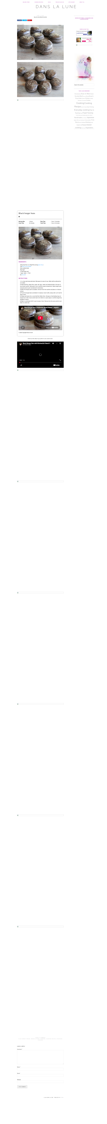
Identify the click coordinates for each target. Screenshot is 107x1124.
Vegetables (89, 127)
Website (19, 1079)
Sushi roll (79, 125)
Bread (28, 1038)
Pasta (86, 120)
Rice (76, 122)
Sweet (84, 125)
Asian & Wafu (85, 94)
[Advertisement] (53, 1113)
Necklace (83, 120)
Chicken (87, 98)
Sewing (88, 122)
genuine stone (89, 115)
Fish (81, 113)
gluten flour (40, 265)
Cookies (88, 100)
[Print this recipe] (19, 216)
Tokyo (84, 127)
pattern (89, 120)
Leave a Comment (40, 1037)
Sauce (79, 122)
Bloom (61, 1097)
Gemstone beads (82, 115)
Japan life (76, 120)
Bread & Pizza (35, 1038)
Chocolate (84, 100)
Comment (19, 1049)
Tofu (82, 127)
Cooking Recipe (51, 1038)
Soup (92, 122)
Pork (92, 120)
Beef (81, 96)
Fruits (77, 115)
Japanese (90, 117)
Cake (79, 98)
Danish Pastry (84, 107)
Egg (93, 107)
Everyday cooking (81, 109)
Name (19, 1067)
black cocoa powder (26, 266)
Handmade (78, 117)
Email (18, 1073)
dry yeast (24, 274)
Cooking (42, 1038)
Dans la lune (56, 6)
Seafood (83, 122)
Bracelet (84, 96)
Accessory (78, 94)
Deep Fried (89, 107)
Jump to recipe (20, 24)
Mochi (80, 120)
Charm (83, 98)
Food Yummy (88, 112)
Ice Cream (84, 117)
